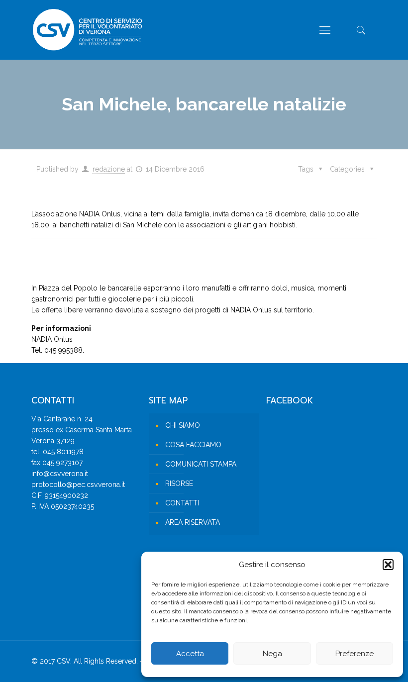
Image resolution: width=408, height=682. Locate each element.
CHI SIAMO (182, 425)
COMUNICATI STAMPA (200, 464)
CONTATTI (182, 503)
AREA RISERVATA (192, 522)
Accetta (190, 653)
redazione (109, 169)
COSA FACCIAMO (193, 445)
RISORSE (179, 483)
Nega (272, 653)
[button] (388, 565)
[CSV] (87, 30)
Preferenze (354, 653)
